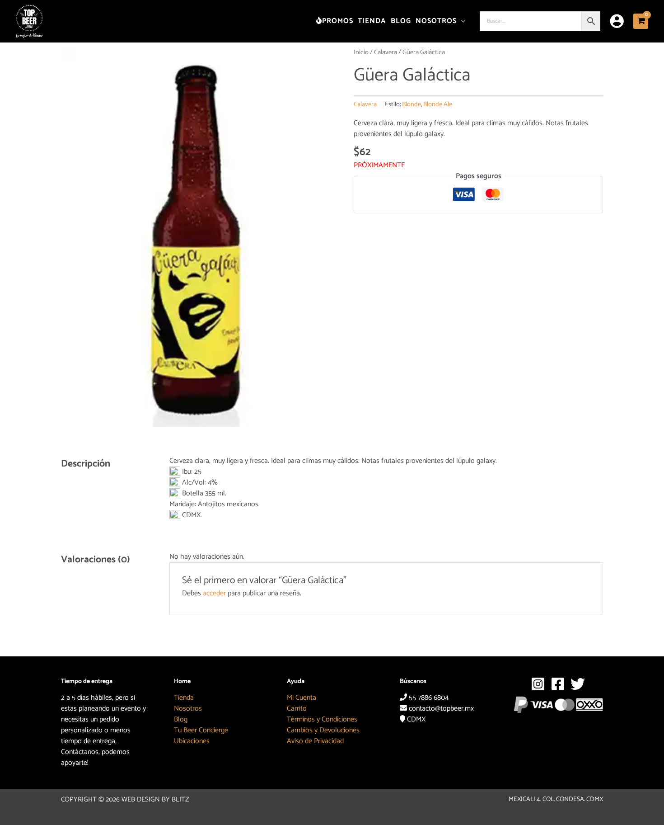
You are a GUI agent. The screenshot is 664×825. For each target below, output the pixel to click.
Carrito (297, 708)
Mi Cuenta (301, 698)
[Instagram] (538, 684)
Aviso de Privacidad (315, 741)
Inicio (361, 52)
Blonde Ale (437, 104)
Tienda (184, 698)
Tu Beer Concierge (201, 730)
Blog (180, 719)
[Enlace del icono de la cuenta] (616, 21)
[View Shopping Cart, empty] (640, 21)
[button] (461, 21)
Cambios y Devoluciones (323, 730)
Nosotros (188, 708)
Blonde (411, 104)
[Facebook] (558, 684)
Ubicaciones (192, 741)
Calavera (385, 52)
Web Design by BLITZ (155, 799)
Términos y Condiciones (322, 719)
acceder (214, 593)
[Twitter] (577, 684)
